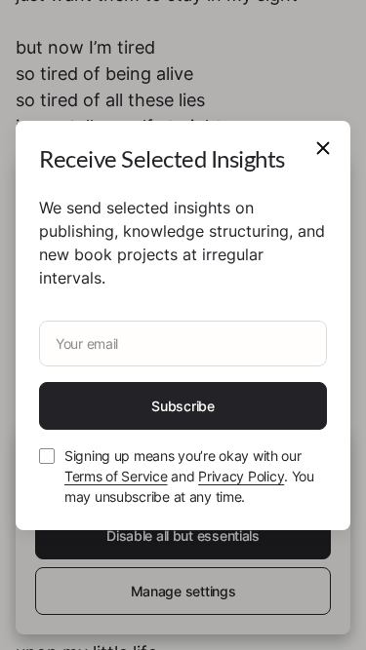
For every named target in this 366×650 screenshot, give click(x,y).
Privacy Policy (241, 476)
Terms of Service (116, 476)
